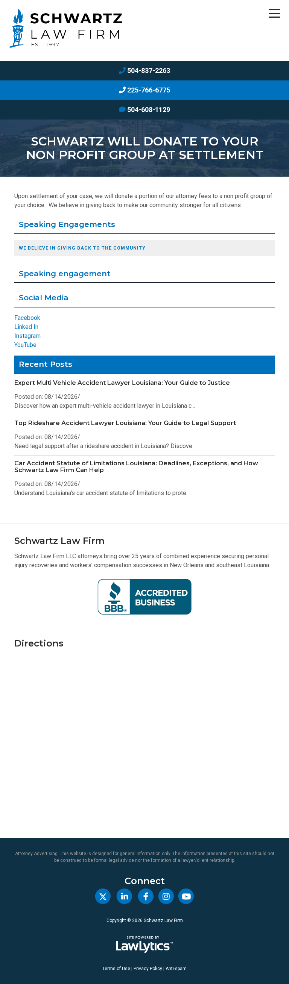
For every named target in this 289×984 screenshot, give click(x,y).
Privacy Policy (148, 968)
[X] (103, 896)
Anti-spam (176, 968)
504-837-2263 (148, 70)
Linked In (26, 326)
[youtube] (186, 896)
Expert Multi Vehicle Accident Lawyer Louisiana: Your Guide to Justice (122, 382)
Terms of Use (116, 968)
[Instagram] (166, 896)
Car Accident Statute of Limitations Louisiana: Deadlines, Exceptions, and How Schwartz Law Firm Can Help (136, 467)
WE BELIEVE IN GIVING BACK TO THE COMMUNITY (82, 248)
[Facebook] (146, 896)
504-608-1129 (148, 110)
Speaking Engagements (67, 224)
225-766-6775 (148, 90)
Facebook (27, 317)
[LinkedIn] (124, 896)
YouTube (25, 344)
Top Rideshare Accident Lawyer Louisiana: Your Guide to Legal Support (125, 423)
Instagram (27, 335)
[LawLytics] (144, 944)
